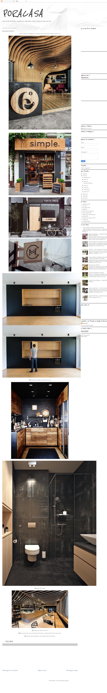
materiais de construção (88, 214)
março (85, 187)
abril (85, 185)
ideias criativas (85, 212)
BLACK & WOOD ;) (88, 183)
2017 (84, 175)
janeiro (85, 191)
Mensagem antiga (72, 670)
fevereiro (86, 189)
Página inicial (42, 670)
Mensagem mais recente (10, 670)
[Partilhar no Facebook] (10, 641)
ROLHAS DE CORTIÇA (94, 265)
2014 (84, 198)
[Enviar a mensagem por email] (6, 641)
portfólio (84, 216)
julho (85, 179)
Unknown (85, 323)
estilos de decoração (87, 211)
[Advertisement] (40, 657)
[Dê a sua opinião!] (7, 641)
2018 (84, 174)
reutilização (85, 221)
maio (85, 181)
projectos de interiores (87, 218)
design (83, 209)
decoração (84, 207)
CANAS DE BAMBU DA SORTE (96, 272)
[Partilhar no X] (9, 641)
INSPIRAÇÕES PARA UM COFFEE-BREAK (93, 227)
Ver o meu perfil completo (87, 325)
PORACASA (22, 13)
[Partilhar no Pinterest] (12, 641)
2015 (84, 196)
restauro (84, 219)
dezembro (86, 177)
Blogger (67, 680)
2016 (84, 194)
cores (83, 206)
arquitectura (85, 204)
